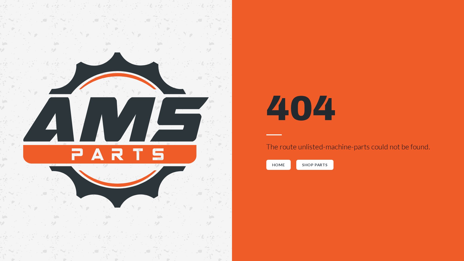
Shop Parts (315, 164)
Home (278, 164)
